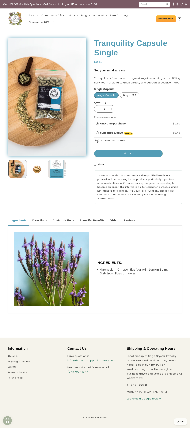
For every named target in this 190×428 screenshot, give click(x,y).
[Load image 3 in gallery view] (57, 169)
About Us (13, 356)
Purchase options (105, 117)
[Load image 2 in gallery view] (37, 169)
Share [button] (101, 164)
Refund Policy (15, 377)
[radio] (97, 124)
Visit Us (12, 366)
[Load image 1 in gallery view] (18, 169)
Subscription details (113, 140)
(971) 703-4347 (77, 371)
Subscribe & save (116, 133)
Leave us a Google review (144, 399)
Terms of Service (17, 372)
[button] (33, 15)
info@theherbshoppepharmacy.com (91, 360)
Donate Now (165, 18)
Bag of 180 (129, 95)
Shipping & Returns (19, 361)
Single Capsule (106, 95)
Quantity (100, 102)
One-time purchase (113, 123)
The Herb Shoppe (99, 417)
